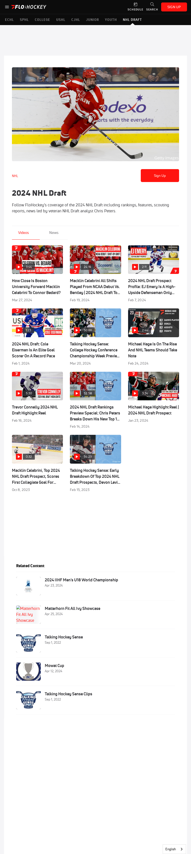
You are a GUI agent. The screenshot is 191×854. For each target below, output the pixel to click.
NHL (15, 176)
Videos (23, 232)
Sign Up (160, 175)
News (53, 232)
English (170, 849)
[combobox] (174, 849)
